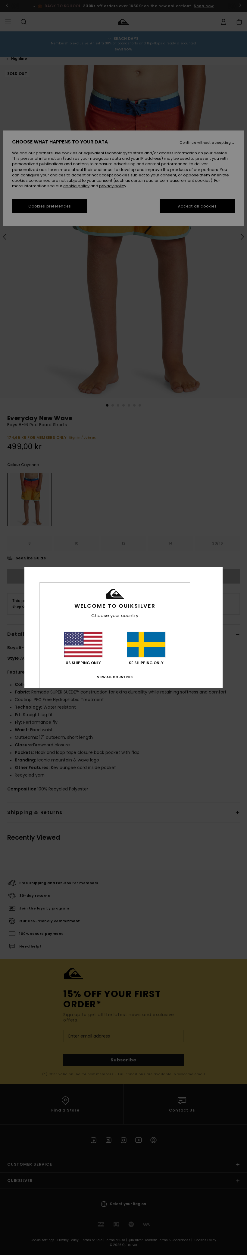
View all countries (115, 676)
